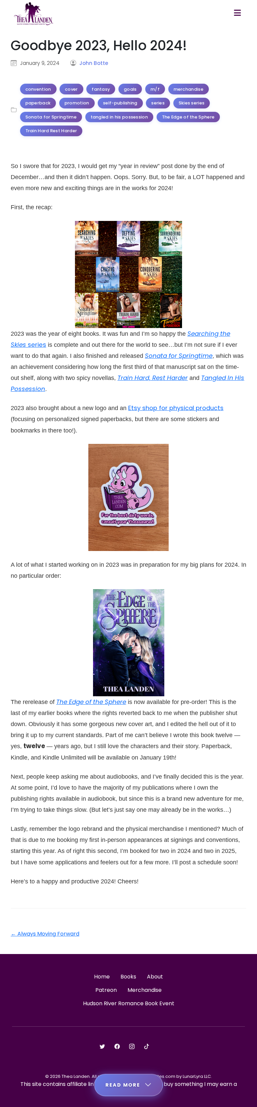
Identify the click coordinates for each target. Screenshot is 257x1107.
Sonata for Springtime (51, 117)
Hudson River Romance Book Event (128, 1003)
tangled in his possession (119, 117)
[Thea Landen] (33, 13)
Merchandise (144, 990)
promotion (77, 103)
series (158, 103)
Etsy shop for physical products (176, 408)
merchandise (188, 89)
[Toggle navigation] (237, 13)
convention (38, 89)
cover (71, 89)
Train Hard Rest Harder (51, 131)
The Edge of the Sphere (188, 117)
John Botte (93, 63)
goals (130, 89)
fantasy (101, 89)
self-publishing (120, 103)
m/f (155, 89)
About (155, 976)
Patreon (106, 990)
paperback (38, 103)
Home (102, 976)
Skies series (192, 103)
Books (128, 976)
